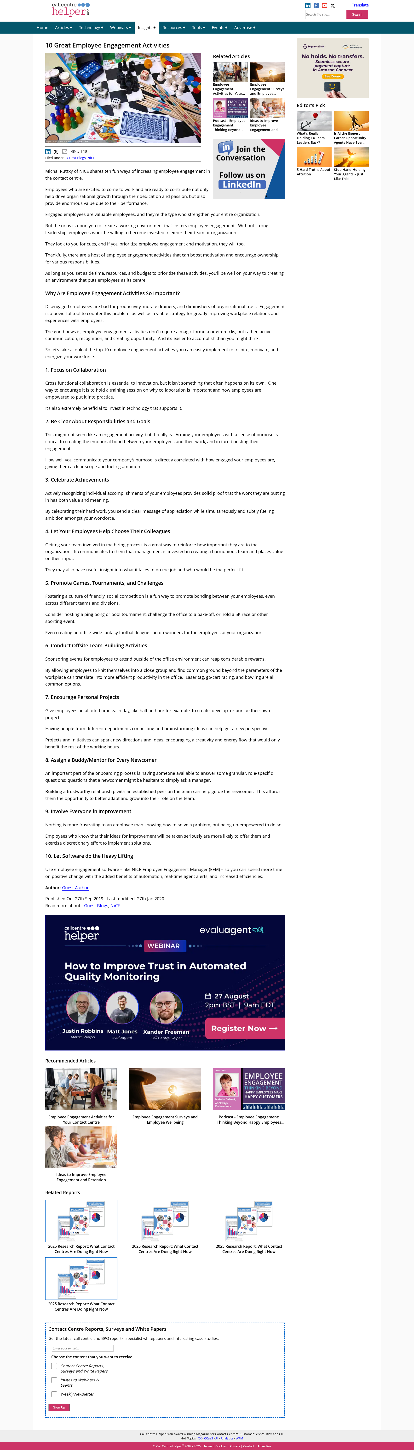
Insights (145, 27)
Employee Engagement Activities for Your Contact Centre (227, 91)
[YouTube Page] (324, 6)
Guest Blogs (76, 157)
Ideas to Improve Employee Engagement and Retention (264, 127)
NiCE (91, 157)
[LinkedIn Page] (307, 6)
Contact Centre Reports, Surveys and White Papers (107, 1329)
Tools (197, 27)
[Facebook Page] (316, 6)
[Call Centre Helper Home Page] (71, 17)
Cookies (221, 1446)
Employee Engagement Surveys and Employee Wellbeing (267, 91)
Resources (172, 27)
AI (216, 1438)
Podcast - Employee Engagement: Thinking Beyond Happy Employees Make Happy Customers (249, 1122)
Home (42, 27)
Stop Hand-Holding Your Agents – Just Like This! (350, 174)
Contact (248, 1446)
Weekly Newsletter (77, 1394)
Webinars (119, 27)
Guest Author (75, 887)
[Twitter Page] (333, 6)
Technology (89, 27)
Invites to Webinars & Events (79, 1382)
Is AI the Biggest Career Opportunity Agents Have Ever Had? (350, 140)
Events (218, 27)
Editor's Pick (311, 105)
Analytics (227, 1438)
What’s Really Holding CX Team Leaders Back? (311, 138)
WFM (239, 1438)
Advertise (243, 27)
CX (200, 1438)
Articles (62, 27)
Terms (208, 1446)
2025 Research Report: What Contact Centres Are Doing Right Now (81, 1249)
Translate (360, 5)
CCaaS (208, 1438)
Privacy (235, 1446)
